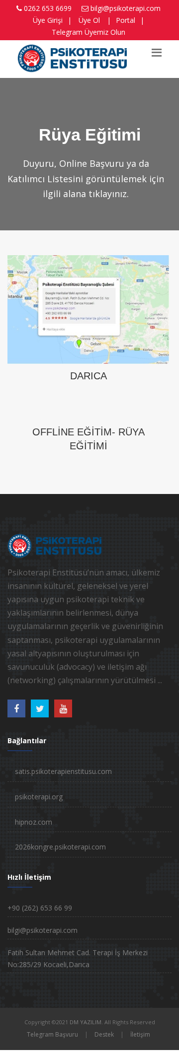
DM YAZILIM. (86, 1022)
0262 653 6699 (48, 8)
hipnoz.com (33, 822)
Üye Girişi (48, 20)
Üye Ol (89, 20)
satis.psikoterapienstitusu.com (63, 771)
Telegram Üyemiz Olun (88, 32)
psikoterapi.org (39, 796)
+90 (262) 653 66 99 (39, 908)
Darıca (88, 375)
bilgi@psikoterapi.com (125, 8)
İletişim (140, 1034)
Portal (125, 20)
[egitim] (88, 308)
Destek (104, 1034)
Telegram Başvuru (52, 1034)
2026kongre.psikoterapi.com (60, 846)
